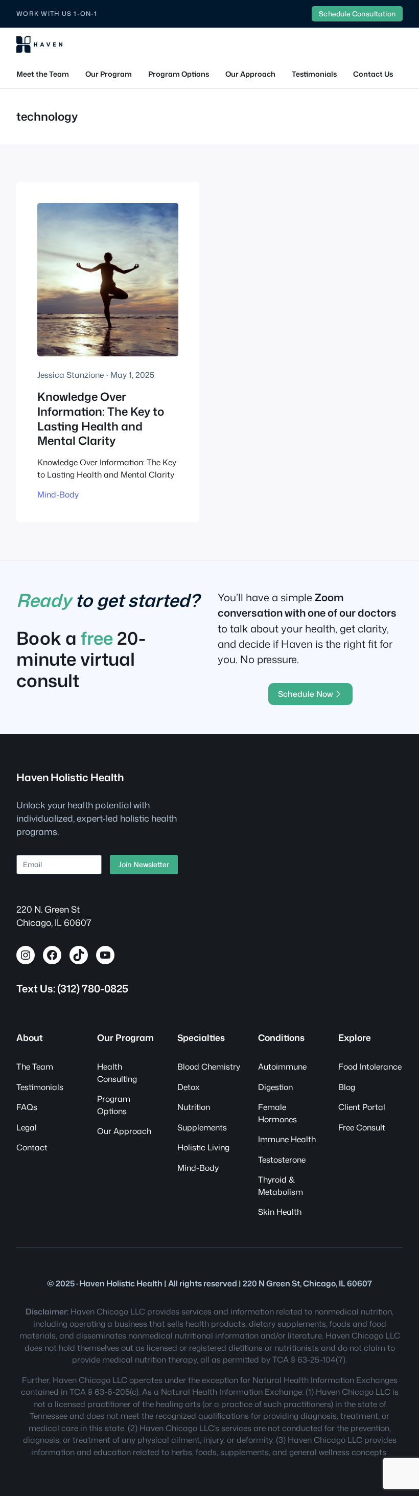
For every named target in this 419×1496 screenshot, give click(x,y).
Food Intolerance (370, 1066)
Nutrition (193, 1107)
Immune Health (287, 1139)
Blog (346, 1087)
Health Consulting (117, 1072)
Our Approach (124, 1131)
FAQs (26, 1107)
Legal (26, 1127)
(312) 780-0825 (92, 988)
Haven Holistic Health (70, 777)
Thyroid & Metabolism (280, 1185)
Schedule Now (305, 693)
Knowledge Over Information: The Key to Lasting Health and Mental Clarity (100, 419)
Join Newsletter (144, 864)
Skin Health (279, 1211)
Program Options (113, 1105)
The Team (34, 1066)
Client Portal (361, 1107)
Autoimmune (282, 1066)
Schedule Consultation (357, 13)
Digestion (275, 1087)
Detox (188, 1087)
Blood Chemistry (208, 1066)
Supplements (202, 1127)
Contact (32, 1147)
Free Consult (361, 1127)
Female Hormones (277, 1113)
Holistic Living (203, 1147)
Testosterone (282, 1159)
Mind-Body (58, 494)
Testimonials (39, 1087)
